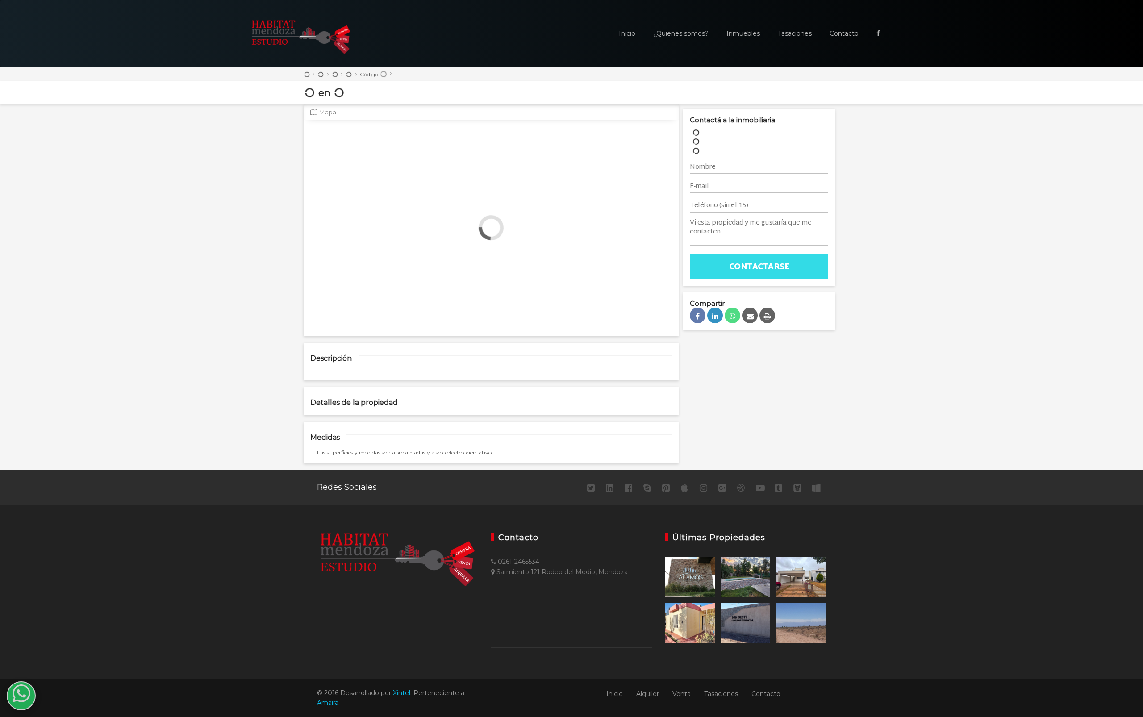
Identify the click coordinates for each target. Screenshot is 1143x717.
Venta (681, 694)
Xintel (401, 693)
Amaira (327, 703)
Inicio (627, 33)
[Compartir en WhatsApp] (732, 315)
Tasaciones (795, 33)
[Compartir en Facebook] (697, 315)
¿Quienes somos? (681, 33)
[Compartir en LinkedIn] (715, 315)
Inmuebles (743, 33)
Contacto (844, 33)
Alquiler (647, 694)
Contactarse (759, 267)
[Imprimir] (767, 315)
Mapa (326, 112)
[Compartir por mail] (750, 315)
